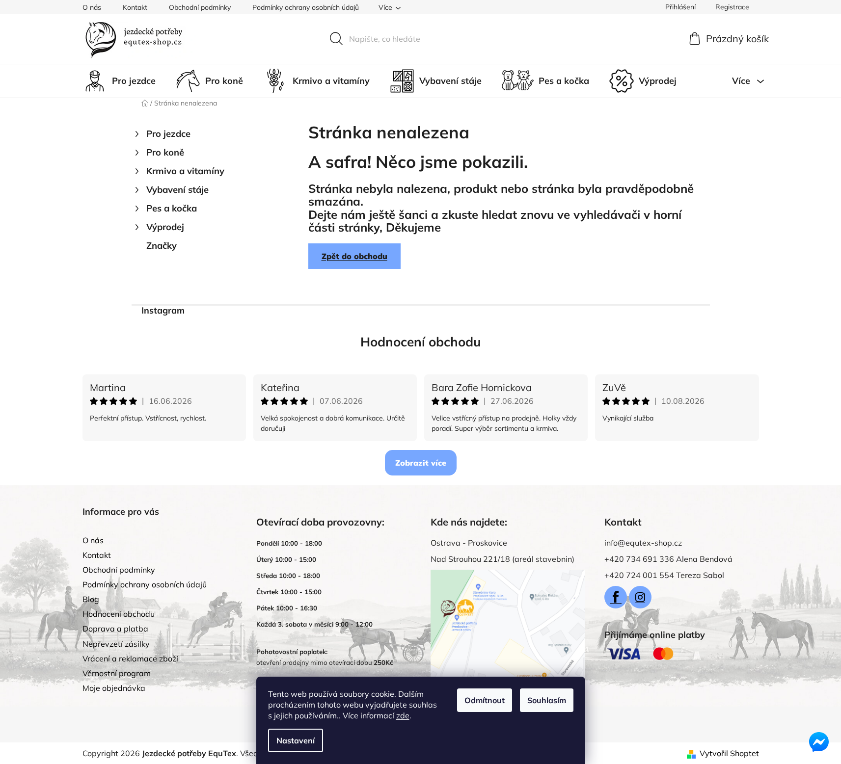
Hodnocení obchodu (420, 342)
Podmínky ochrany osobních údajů (305, 7)
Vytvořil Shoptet (729, 753)
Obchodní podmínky (200, 7)
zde (402, 715)
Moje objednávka (113, 688)
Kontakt (135, 7)
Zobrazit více (420, 463)
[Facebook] (615, 597)
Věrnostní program (116, 673)
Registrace (732, 6)
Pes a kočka (171, 208)
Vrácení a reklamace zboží (130, 658)
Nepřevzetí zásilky (116, 644)
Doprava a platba (115, 628)
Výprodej (165, 227)
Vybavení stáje (177, 189)
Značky (161, 245)
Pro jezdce (168, 133)
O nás (91, 7)
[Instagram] (640, 597)
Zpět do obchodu (354, 256)
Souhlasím (546, 700)
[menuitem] (119, 81)
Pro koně (165, 152)
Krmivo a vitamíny (185, 171)
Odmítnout (484, 700)
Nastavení (295, 740)
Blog (90, 599)
